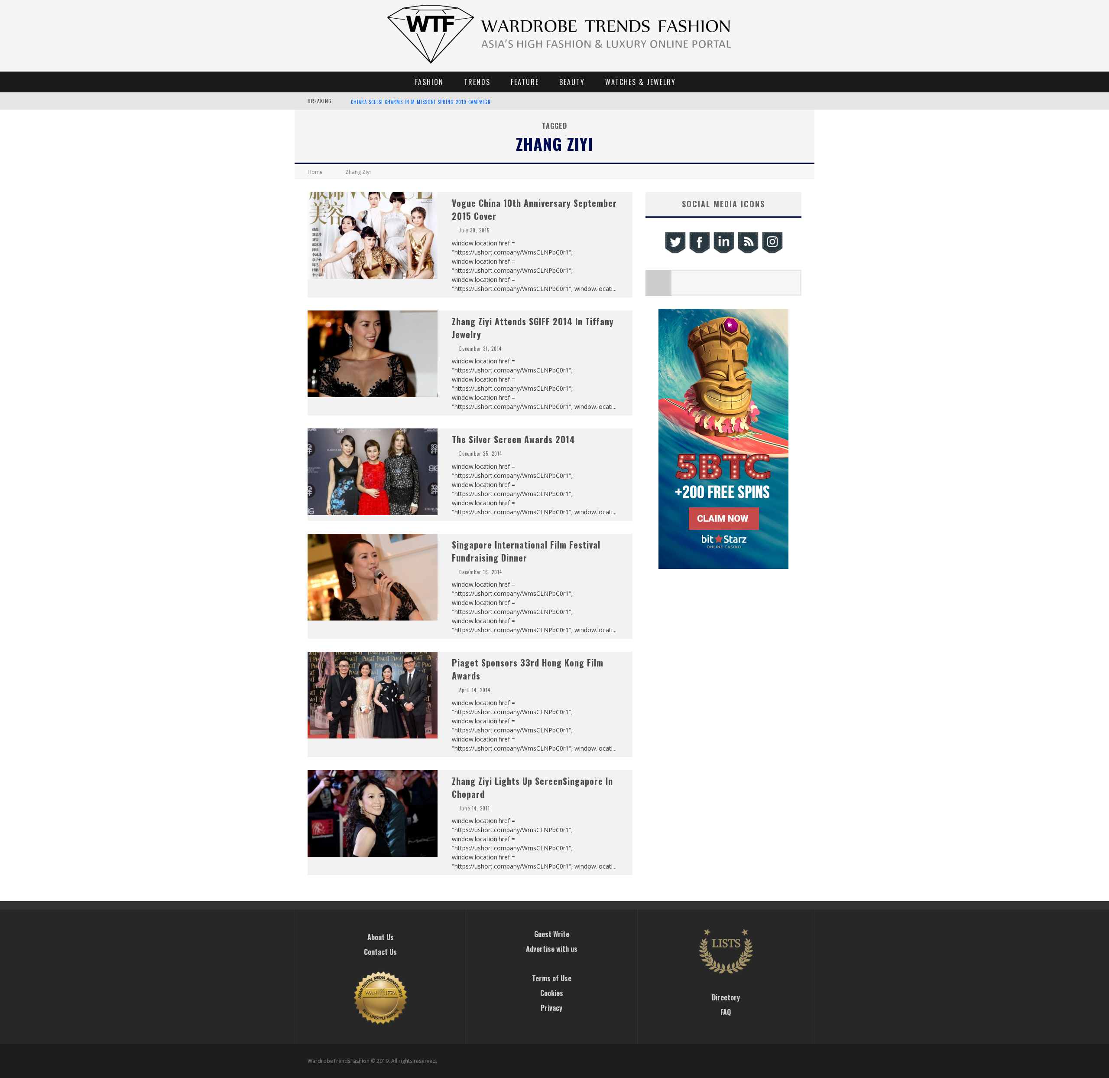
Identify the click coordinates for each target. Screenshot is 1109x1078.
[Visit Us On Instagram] (772, 252)
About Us (380, 937)
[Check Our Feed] (748, 252)
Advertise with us (551, 949)
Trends (477, 82)
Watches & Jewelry (640, 82)
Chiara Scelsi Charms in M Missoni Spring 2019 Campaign (421, 101)
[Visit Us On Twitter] (675, 252)
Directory (726, 997)
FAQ (725, 1012)
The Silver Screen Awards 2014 (513, 439)
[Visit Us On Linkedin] (723, 252)
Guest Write (551, 934)
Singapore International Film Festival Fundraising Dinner (526, 551)
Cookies (551, 993)
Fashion (429, 82)
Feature (525, 82)
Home (315, 172)
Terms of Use (551, 978)
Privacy (551, 1008)
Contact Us (380, 952)
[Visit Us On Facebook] (699, 252)
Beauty (572, 82)
